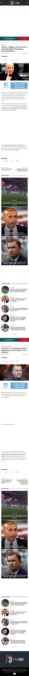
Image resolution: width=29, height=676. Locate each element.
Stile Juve (14, 200)
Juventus (4, 42)
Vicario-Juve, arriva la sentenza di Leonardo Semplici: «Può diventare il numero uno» (14, 262)
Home (1, 42)
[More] (17, 60)
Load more (14, 334)
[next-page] (4, 268)
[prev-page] (2, 268)
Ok (14, 673)
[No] (27, 671)
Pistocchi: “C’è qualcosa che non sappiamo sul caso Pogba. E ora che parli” (22, 169)
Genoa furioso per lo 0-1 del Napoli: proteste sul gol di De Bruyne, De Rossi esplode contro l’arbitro (14, 203)
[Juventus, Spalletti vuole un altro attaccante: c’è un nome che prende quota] (14, 221)
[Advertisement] (14, 21)
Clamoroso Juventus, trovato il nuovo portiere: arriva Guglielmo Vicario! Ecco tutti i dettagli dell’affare (18, 319)
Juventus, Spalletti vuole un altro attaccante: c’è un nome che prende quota (14, 233)
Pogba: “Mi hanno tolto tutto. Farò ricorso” (6, 169)
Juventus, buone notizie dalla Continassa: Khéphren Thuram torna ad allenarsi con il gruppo (18, 328)
